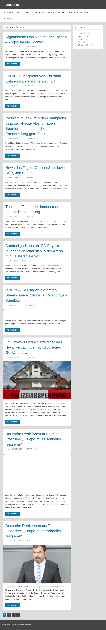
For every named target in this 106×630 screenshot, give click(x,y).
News (19, 12)
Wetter (61, 12)
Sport (28, 12)
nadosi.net (11, 5)
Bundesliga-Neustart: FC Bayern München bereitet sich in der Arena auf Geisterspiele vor (34, 251)
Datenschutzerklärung (78, 12)
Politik (51, 12)
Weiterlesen (12, 64)
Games (80, 33)
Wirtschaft (39, 12)
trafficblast (31, 47)
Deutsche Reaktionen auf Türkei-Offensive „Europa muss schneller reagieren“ (33, 439)
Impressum (8, 19)
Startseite (8, 12)
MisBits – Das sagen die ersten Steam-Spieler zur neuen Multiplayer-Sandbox (36, 295)
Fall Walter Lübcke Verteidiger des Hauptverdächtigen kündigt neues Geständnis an (33, 347)
